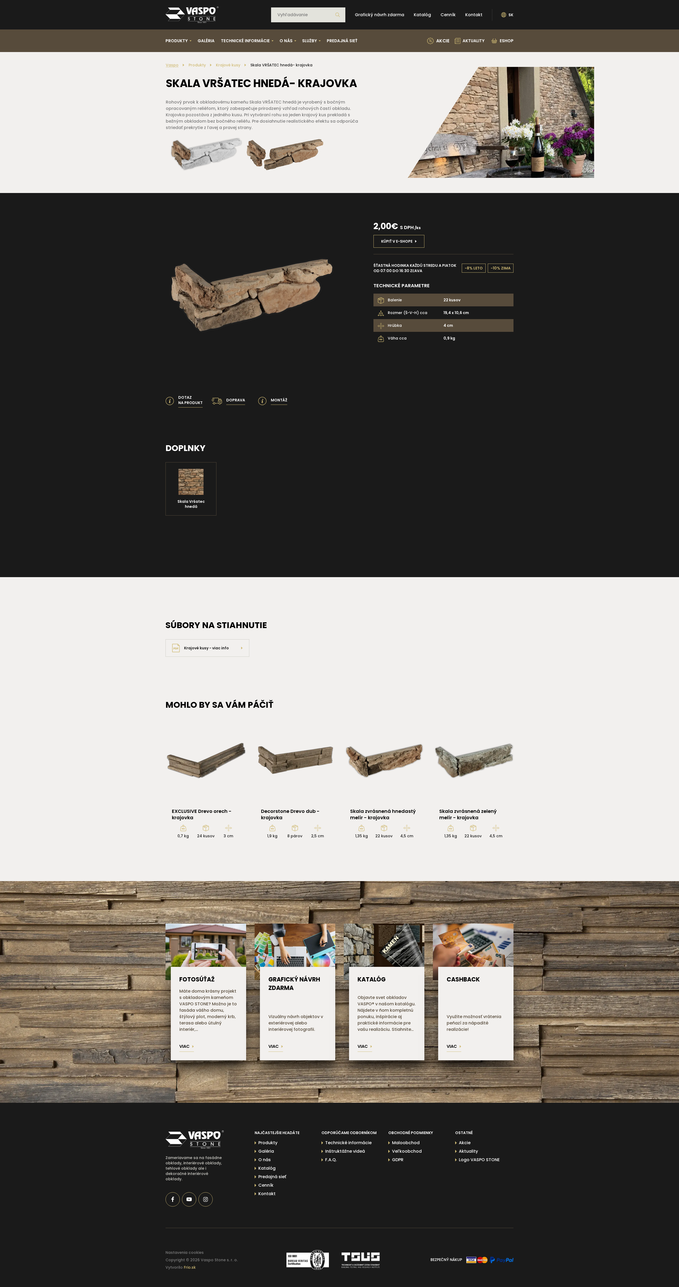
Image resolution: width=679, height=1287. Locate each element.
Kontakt (473, 15)
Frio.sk (190, 1267)
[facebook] (173, 1199)
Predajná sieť (342, 41)
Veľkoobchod (407, 1151)
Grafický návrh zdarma (379, 15)
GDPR (397, 1160)
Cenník (448, 15)
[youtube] (189, 1199)
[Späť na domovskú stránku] (192, 14)
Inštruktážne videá (345, 1151)
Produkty (197, 65)
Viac (184, 1046)
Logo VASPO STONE (479, 1160)
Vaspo (172, 65)
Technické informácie (348, 1143)
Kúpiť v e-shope (396, 241)
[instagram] (205, 1199)
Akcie (465, 1143)
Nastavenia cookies (185, 1252)
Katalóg (422, 15)
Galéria (206, 41)
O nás (264, 1160)
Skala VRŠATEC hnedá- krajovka (281, 65)
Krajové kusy (228, 65)
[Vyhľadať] (337, 14)
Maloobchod (406, 1143)
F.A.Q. (331, 1160)
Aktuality (468, 1151)
